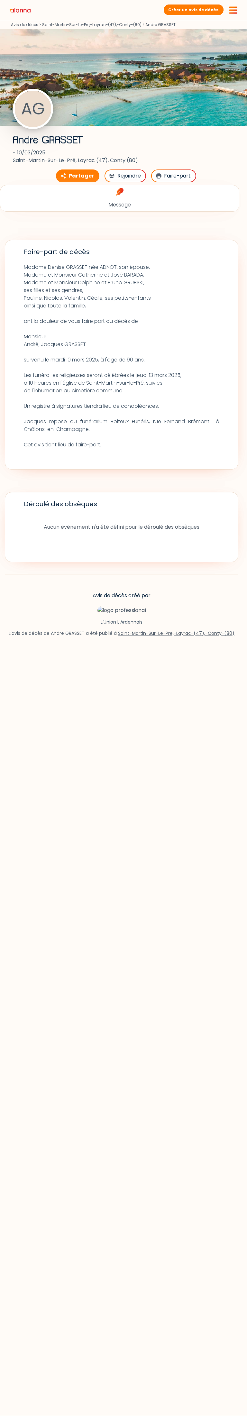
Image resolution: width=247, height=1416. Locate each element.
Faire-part (177, 175)
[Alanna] (20, 10)
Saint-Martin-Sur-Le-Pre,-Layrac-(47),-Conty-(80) (92, 24)
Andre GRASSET (48, 140)
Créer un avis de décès (193, 10)
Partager (81, 175)
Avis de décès (24, 24)
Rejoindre (129, 175)
